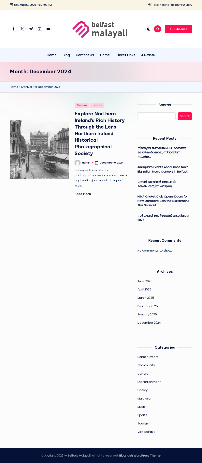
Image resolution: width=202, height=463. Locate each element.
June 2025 (144, 281)
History (97, 105)
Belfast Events (147, 357)
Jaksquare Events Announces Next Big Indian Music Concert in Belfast (162, 169)
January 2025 (147, 314)
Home (14, 87)
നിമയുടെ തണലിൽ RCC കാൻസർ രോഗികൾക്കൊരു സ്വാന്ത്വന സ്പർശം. (161, 152)
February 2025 (147, 306)
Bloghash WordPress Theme (140, 455)
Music (141, 407)
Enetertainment (149, 382)
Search (165, 104)
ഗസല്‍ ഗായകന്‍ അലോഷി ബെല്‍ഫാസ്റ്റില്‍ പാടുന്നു (156, 184)
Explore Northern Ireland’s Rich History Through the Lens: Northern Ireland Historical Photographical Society (100, 133)
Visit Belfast (146, 432)
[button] (178, 29)
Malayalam (145, 398)
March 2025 (145, 298)
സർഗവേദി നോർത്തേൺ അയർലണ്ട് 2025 (162, 217)
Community (146, 365)
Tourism (143, 423)
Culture (82, 105)
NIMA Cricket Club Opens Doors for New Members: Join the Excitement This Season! (163, 200)
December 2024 (149, 323)
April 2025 (144, 289)
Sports (142, 415)
